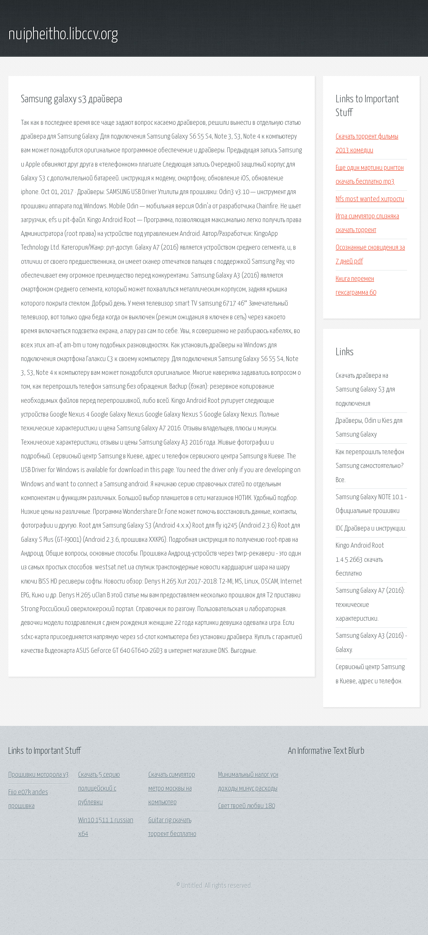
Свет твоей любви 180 (246, 806)
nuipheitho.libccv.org (63, 35)
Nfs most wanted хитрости (370, 199)
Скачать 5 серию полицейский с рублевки (99, 788)
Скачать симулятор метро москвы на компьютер (171, 788)
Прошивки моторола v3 (38, 774)
